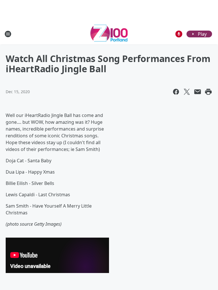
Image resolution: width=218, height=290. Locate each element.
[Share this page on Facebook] (176, 92)
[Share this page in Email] (198, 92)
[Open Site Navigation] (8, 34)
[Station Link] (109, 34)
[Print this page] (208, 92)
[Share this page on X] (187, 92)
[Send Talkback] (178, 34)
